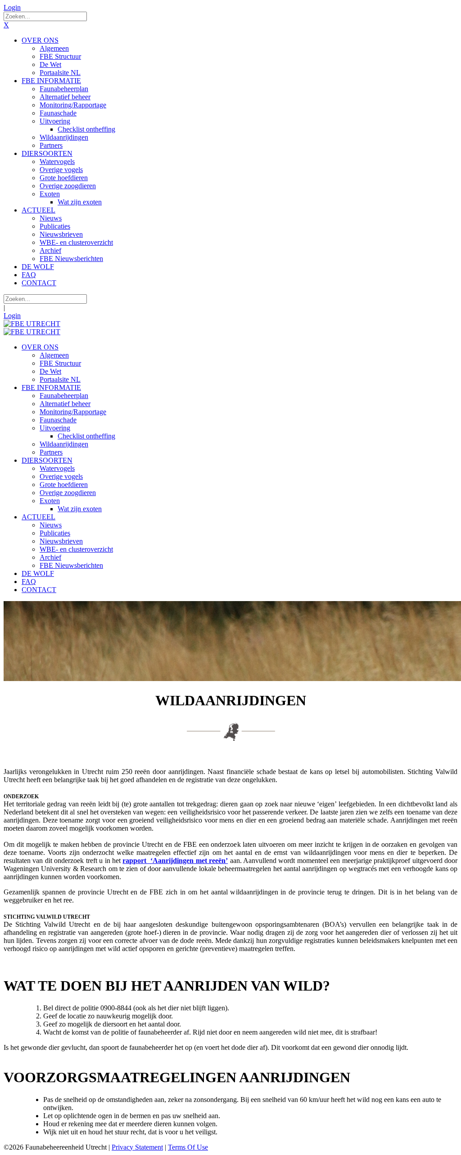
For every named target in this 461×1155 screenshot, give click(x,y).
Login (12, 7)
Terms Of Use (188, 1147)
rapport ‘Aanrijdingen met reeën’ (175, 860)
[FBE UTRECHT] (32, 323)
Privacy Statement (137, 1147)
